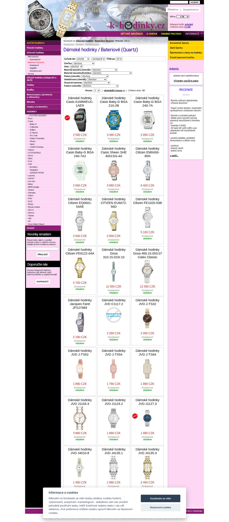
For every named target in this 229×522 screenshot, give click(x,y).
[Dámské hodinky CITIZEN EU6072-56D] (113, 232)
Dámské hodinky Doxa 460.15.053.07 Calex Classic (147, 253)
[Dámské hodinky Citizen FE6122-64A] (80, 279)
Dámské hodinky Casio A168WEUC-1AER (80, 101)
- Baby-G (33, 124)
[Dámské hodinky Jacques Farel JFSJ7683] (80, 333)
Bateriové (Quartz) (104, 41)
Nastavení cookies (160, 507)
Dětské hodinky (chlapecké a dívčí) (41, 78)
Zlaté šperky (176, 48)
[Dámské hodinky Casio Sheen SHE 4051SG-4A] (113, 181)
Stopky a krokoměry (37, 107)
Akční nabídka (36, 43)
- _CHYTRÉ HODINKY (37, 115)
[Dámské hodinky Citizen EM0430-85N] (147, 181)
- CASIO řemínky (36, 147)
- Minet (30, 184)
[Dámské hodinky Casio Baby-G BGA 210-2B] (113, 131)
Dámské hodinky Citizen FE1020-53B (147, 201)
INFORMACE (192, 34)
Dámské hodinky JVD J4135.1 (114, 451)
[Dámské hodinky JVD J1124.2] (113, 429)
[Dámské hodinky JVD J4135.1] (113, 478)
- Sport (32, 144)
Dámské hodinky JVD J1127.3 (147, 402)
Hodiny (30, 85)
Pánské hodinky (35, 48)
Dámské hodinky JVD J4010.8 (80, 451)
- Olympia (31, 193)
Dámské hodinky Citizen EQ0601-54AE (80, 202)
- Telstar (30, 215)
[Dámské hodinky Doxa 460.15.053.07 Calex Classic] (147, 282)
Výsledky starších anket (186, 81)
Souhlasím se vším (160, 498)
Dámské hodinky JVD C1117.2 (114, 302)
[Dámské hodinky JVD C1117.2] (114, 322)
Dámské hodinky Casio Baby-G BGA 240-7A (147, 101)
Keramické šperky (179, 43)
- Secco (30, 210)
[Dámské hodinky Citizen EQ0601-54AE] (80, 232)
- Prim (29, 198)
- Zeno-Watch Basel (35, 224)
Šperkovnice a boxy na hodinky (186, 52)
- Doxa (30, 155)
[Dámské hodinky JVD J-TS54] (113, 380)
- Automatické (34, 59)
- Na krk (30, 74)
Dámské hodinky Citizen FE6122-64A (79, 251)
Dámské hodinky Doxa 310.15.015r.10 (114, 253)
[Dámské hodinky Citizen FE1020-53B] (147, 228)
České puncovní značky (182, 57)
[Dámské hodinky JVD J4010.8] (80, 478)
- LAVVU (30, 178)
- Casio (30, 121)
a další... (174, 155)
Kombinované (92, 44)
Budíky (30, 90)
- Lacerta (31, 175)
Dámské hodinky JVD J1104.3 (80, 402)
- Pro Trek (33, 135)
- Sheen (32, 141)
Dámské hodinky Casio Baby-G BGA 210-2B (114, 101)
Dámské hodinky (84, 41)
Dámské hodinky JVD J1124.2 (114, 402)
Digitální (80, 44)
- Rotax (30, 204)
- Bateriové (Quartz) (35, 62)
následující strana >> (114, 90)
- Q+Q (29, 201)
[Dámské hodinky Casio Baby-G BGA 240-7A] (147, 131)
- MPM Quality (33, 187)
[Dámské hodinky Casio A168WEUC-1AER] (80, 131)
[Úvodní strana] (65, 5)
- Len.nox (31, 181)
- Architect (33, 167)
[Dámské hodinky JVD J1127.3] (147, 429)
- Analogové (34, 65)
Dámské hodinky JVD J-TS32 (147, 302)
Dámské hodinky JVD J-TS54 (114, 352)
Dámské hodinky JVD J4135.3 (147, 451)
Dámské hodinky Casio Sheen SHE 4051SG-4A (114, 152)
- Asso (29, 118)
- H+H (29, 161)
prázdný (189, 24)
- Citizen (30, 150)
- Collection (33, 127)
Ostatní (30, 228)
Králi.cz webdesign (194, 511)
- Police (30, 195)
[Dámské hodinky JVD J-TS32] (147, 329)
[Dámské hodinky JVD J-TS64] (147, 380)
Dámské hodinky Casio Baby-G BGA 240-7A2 (80, 152)
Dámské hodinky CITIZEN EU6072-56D (114, 202)
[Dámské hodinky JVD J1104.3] (79, 429)
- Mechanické (33, 57)
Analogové (69, 44)
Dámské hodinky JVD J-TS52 (80, 352)
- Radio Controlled (36, 138)
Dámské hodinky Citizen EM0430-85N (147, 152)
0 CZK (187, 27)
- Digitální (33, 68)
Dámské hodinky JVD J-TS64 (147, 352)
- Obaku (30, 190)
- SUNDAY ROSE (36, 173)
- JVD (29, 164)
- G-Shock (33, 133)
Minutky (31, 102)
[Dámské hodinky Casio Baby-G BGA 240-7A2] (80, 181)
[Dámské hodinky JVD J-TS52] (80, 380)
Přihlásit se (173, 9)
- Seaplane (33, 170)
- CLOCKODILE (34, 153)
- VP (29, 221)
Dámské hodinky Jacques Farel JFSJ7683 (80, 303)
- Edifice (32, 130)
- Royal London (33, 207)
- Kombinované (35, 71)
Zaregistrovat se (191, 9)
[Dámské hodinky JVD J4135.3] (147, 478)
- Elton (29, 158)
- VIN (29, 218)
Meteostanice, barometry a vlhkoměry (39, 95)
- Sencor (30, 213)
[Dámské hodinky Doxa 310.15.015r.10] (113, 282)
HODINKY (32, 111)
